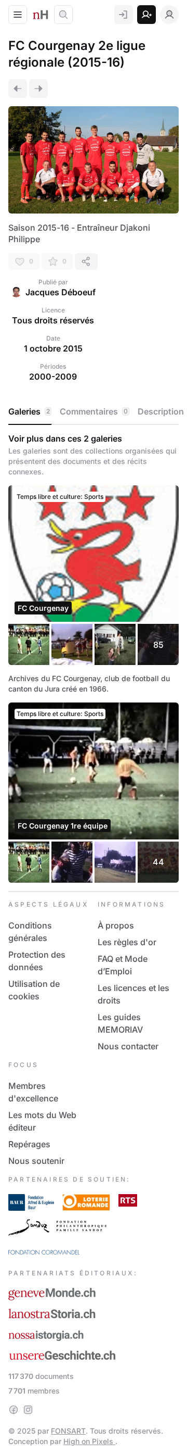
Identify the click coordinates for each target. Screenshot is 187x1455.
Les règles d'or (127, 942)
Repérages (29, 1144)
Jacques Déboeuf (60, 292)
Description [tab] (161, 411)
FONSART (68, 1430)
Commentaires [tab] (94, 411)
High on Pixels (89, 1441)
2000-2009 (53, 376)
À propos (116, 925)
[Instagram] (28, 1409)
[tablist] (93, 412)
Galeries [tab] (29, 411)
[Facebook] (13, 1409)
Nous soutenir (36, 1161)
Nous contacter (128, 1046)
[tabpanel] (93, 658)
